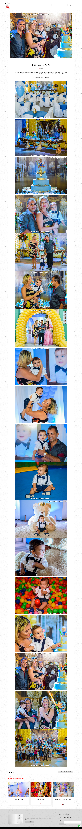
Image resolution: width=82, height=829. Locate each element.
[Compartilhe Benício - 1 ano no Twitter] (11, 772)
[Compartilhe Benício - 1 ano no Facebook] (9, 772)
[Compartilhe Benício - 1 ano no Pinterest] (13, 772)
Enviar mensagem (62, 816)
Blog (70, 5)
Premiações (75, 5)
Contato (54, 5)
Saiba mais (29, 821)
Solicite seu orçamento (65, 771)
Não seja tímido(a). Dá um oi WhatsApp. (71, 822)
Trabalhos (60, 5)
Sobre (65, 5)
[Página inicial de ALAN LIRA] (8, 5)
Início (49, 5)
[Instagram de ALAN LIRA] (60, 820)
